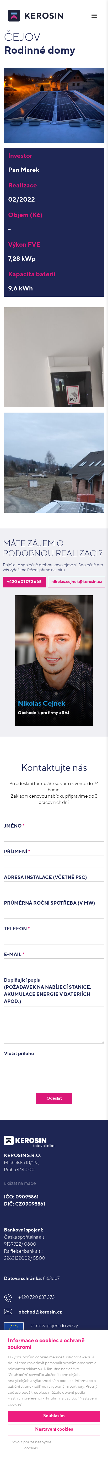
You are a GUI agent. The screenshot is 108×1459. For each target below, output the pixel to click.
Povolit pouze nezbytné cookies (30, 1445)
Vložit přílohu (19, 1053)
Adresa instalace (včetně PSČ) (45, 877)
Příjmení (17, 852)
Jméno (14, 826)
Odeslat (54, 1098)
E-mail (14, 954)
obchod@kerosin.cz (40, 1312)
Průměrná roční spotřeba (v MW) (49, 903)
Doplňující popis (47, 991)
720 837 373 (36, 1297)
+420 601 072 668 (24, 582)
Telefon (17, 929)
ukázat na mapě (20, 1183)
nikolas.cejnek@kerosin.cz (76, 582)
